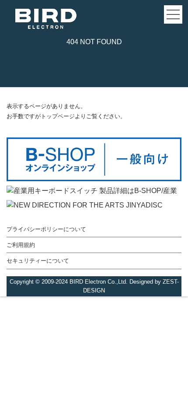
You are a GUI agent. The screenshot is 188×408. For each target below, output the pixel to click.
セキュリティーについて (38, 260)
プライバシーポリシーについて (46, 229)
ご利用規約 (21, 245)
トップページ (58, 116)
